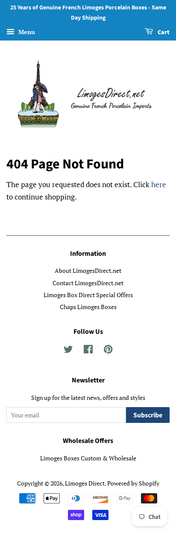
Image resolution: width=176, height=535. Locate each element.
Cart (163, 32)
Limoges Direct (85, 483)
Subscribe (147, 415)
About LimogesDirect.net (88, 270)
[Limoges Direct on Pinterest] (108, 351)
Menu (26, 32)
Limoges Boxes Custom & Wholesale (88, 458)
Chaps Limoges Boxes (88, 307)
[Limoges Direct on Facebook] (88, 351)
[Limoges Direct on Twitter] (68, 351)
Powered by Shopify (133, 483)
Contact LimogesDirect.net (88, 283)
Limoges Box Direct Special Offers (88, 295)
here (158, 184)
